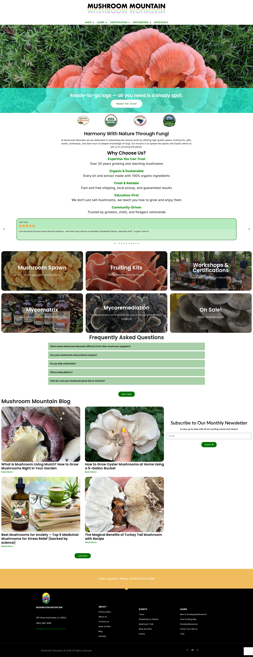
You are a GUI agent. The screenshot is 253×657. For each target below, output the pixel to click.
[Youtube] (192, 650)
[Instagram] (198, 650)
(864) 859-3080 (144, 578)
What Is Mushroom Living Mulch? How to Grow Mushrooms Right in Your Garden (39, 466)
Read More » (7, 472)
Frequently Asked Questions (126, 337)
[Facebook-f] (187, 650)
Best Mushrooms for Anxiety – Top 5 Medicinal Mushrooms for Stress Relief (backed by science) (39, 538)
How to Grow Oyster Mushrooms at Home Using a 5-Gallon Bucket (124, 466)
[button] (90, 22)
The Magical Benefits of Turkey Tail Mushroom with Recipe (123, 536)
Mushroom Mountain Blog (35, 401)
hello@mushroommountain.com (51, 628)
